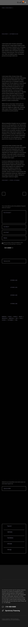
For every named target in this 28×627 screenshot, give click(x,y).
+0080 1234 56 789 (13, 533)
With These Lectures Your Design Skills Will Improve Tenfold (17, 298)
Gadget (20, 316)
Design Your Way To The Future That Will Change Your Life (17, 290)
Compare (20, 2)
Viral (16, 320)
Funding (11, 180)
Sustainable (17, 180)
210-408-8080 (10, 607)
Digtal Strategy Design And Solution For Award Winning (17, 282)
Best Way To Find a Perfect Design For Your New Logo (17, 306)
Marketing (11, 318)
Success (4, 320)
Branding (4, 316)
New (16, 318)
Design (9, 316)
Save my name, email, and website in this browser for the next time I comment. (13, 243)
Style (20, 318)
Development (9, 7)
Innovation (4, 318)
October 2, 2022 (13, 280)
